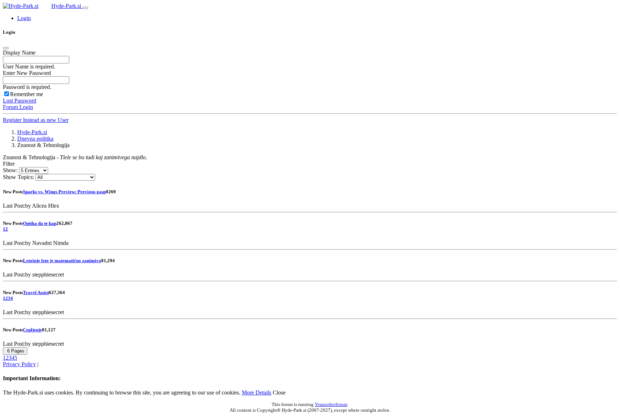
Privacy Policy (19, 364)
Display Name (19, 52)
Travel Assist (36, 292)
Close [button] (279, 392)
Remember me (26, 94)
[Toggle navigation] (85, 8)
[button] (24, 18)
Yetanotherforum (331, 404)
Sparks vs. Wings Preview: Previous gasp (64, 191)
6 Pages (15, 351)
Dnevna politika (35, 139)
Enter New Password (27, 73)
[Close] (6, 48)
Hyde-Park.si (67, 6)
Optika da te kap (39, 223)
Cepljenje (32, 329)
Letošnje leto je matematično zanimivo (62, 260)
